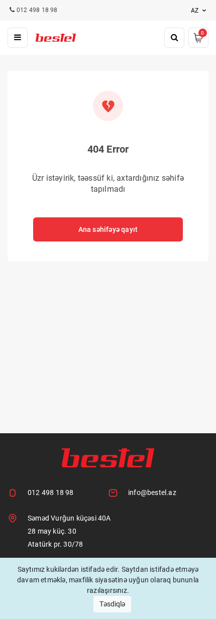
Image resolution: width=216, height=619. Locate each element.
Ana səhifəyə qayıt (108, 229)
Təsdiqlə (112, 604)
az (195, 10)
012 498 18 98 (51, 492)
